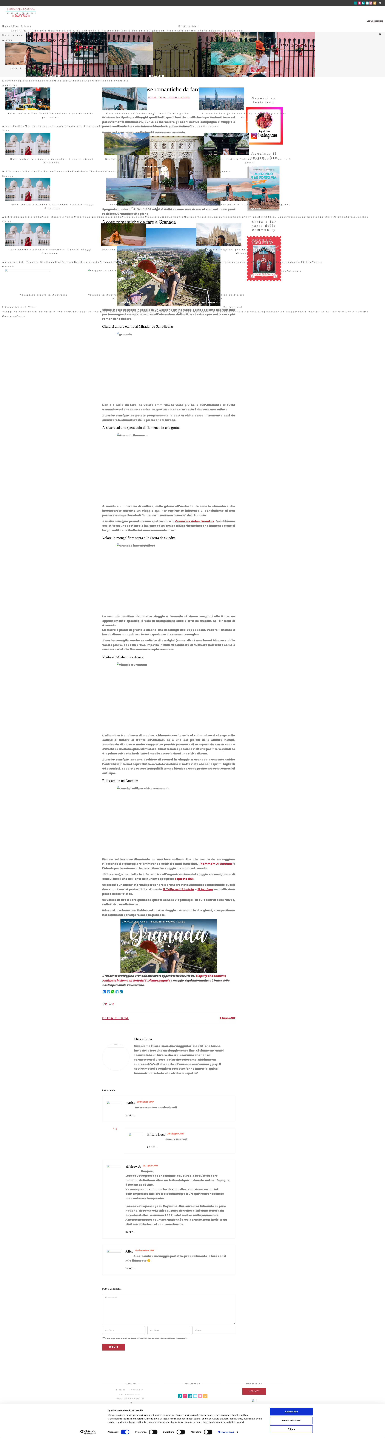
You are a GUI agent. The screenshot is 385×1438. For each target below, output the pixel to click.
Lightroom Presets (163, 31)
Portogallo (201, 217)
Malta (188, 217)
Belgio (92, 217)
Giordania (17, 171)
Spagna (139, 217)
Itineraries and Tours (19, 307)
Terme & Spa (118, 311)
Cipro (164, 217)
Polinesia (294, 271)
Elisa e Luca (115, 1018)
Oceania (237, 31)
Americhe (196, 31)
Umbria (189, 262)
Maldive (31, 171)
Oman (137, 171)
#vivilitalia (214, 311)
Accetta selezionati (291, 1420)
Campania (202, 262)
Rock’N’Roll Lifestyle (241, 311)
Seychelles (178, 171)
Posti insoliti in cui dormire (53, 311)
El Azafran (205, 889)
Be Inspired (232, 307)
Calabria (154, 262)
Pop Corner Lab (129, 1394)
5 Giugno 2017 (227, 1018)
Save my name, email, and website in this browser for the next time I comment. (146, 1338)
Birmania (61, 171)
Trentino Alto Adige (130, 262)
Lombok (208, 171)
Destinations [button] (188, 26)
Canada (189, 126)
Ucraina (80, 217)
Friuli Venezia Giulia (33, 262)
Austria (8, 217)
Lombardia (218, 262)
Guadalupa (157, 126)
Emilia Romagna (277, 262)
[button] (375, 21)
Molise (56, 262)
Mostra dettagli (226, 1432)
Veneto (317, 262)
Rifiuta (291, 1429)
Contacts (9, 316)
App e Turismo (357, 311)
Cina (159, 171)
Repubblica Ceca (271, 217)
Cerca (21, 316)
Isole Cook (278, 271)
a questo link (184, 879)
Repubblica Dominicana (118, 126)
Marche (295, 262)
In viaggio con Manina (186, 311)
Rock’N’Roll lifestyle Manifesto (37, 31)
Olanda (340, 217)
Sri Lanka (46, 171)
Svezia (215, 217)
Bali (5, 171)
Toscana (67, 262)
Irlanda (36, 217)
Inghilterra (325, 217)
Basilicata (82, 262)
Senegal (18, 80)
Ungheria (152, 217)
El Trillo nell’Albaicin (178, 889)
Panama (73, 126)
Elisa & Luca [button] (21, 26)
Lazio (95, 262)
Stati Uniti (174, 126)
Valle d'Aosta (252, 262)
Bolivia (85, 126)
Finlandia (22, 217)
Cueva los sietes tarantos (194, 521)
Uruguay (212, 126)
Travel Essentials (134, 31)
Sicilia (306, 262)
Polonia (128, 217)
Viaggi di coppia (16, 311)
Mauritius (61, 80)
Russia (350, 217)
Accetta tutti (291, 1411)
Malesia (83, 171)
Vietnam (148, 171)
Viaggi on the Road (92, 311)
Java (166, 171)
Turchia (362, 217)
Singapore (223, 171)
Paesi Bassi (51, 217)
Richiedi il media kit (129, 1390)
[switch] (153, 1432)
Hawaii (200, 126)
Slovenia (67, 217)
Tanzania (108, 80)
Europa (216, 31)
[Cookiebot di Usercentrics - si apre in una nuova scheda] (88, 1432)
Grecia (238, 217)
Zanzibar (76, 80)
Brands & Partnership (102, 31)
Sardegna (234, 262)
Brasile (143, 126)
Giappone (194, 171)
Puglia (178, 262)
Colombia (59, 126)
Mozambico (93, 80)
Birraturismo (139, 311)
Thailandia (98, 171)
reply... (130, 1115)
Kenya (7, 80)
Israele (128, 171)
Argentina (10, 126)
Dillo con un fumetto (131, 1398)
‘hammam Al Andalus (216, 864)
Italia (226, 31)
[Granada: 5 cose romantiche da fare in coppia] (115, 1057)
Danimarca (307, 217)
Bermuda (45, 126)
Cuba (95, 126)
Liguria (167, 262)
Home (6, 26)
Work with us (74, 31)
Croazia (227, 217)
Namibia (122, 80)
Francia (103, 217)
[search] (26, 316)
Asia (207, 31)
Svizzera (292, 217)
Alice (129, 1251)
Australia (261, 271)
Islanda (115, 217)
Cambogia (114, 171)
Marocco (31, 80)
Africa (183, 31)
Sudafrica (46, 80)
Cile (21, 126)
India (72, 171)
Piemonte (107, 262)
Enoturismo (158, 311)
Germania (176, 217)
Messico (31, 126)
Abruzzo (9, 262)
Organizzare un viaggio (279, 311)
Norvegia (251, 217)
